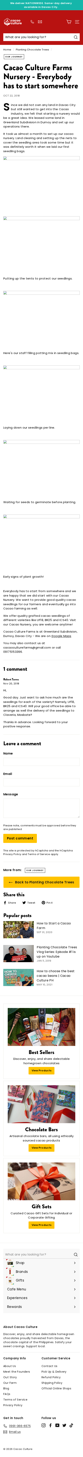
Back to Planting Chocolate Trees (44, 882)
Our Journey (14, 56)
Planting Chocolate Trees (32, 49)
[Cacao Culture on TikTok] (71, 1425)
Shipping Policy (52, 1383)
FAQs (6, 1394)
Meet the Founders (16, 1372)
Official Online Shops (56, 1388)
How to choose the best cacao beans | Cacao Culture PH (56, 976)
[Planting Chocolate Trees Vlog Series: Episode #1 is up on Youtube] (18, 953)
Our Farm (10, 1383)
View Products (42, 1070)
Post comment (20, 838)
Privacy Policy (12, 854)
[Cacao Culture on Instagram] (44, 1425)
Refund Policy (51, 1377)
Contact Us (50, 1366)
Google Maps (61, 636)
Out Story (10, 1377)
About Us (9, 1366)
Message (10, 794)
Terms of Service (39, 854)
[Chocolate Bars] (41, 1104)
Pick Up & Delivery (54, 1372)
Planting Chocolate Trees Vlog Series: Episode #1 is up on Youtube (57, 952)
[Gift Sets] (41, 1181)
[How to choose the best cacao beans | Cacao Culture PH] (18, 977)
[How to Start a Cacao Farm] (18, 929)
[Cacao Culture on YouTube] (57, 1425)
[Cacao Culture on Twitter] (64, 1425)
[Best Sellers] (41, 1027)
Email (7, 774)
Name (8, 753)
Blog (6, 1388)
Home (7, 49)
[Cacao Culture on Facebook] (50, 1425)
